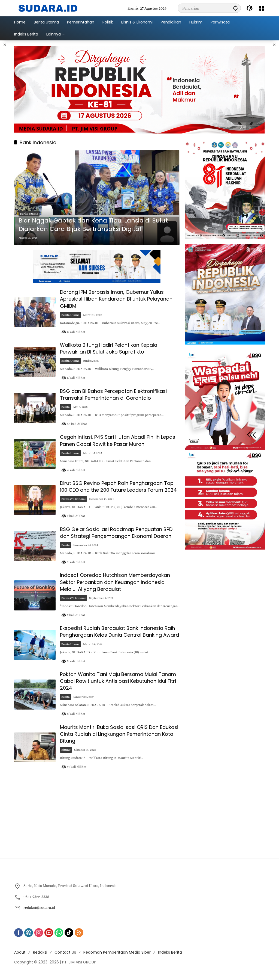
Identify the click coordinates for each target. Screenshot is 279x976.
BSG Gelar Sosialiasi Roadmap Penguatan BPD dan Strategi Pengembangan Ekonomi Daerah (116, 532)
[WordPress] (28, 932)
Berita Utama (29, 213)
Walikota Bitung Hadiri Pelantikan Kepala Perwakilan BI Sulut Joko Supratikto (108, 348)
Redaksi (40, 952)
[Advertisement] (139, 815)
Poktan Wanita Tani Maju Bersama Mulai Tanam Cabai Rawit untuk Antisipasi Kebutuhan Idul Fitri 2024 (118, 681)
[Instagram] (38, 932)
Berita (65, 407)
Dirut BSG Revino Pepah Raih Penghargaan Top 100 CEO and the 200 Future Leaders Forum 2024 (118, 486)
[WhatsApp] (58, 932)
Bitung (66, 750)
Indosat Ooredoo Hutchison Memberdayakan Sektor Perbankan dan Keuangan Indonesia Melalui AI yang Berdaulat (115, 582)
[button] (235, 8)
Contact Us (65, 952)
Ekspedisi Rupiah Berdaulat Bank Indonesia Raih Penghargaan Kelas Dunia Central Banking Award (119, 631)
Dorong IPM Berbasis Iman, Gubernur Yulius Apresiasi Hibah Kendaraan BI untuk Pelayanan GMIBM (116, 299)
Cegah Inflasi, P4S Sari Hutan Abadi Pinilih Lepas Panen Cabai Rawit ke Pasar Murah (117, 440)
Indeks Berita (170, 952)
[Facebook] (18, 932)
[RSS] (79, 932)
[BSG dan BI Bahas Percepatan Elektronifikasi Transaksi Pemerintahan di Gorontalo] (35, 408)
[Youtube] (48, 932)
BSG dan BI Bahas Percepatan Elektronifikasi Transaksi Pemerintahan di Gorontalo (113, 394)
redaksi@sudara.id (39, 907)
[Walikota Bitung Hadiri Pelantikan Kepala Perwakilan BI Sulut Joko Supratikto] (35, 362)
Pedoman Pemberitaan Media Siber (117, 952)
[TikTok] (69, 932)
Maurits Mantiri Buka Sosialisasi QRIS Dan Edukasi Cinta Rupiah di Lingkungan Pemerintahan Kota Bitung (119, 734)
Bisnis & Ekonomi (73, 499)
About (20, 952)
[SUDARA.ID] (48, 7)
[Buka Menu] (261, 8)
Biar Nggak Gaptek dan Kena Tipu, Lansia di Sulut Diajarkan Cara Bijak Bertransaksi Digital (93, 224)
